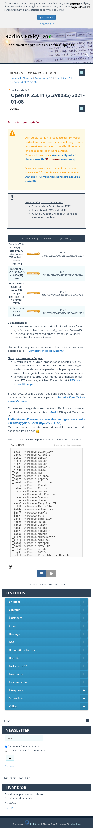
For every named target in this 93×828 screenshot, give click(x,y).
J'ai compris (46, 17)
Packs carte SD (47, 666)
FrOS (47, 642)
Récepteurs (47, 690)
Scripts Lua (47, 698)
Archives (9, 766)
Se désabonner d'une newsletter (27, 750)
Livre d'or (10, 808)
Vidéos (47, 706)
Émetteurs (47, 618)
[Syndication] (9, 90)
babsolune (75, 824)
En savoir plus (46, 23)
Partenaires (47, 674)
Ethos (47, 626)
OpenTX (47, 658)
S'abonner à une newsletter (24, 746)
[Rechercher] (86, 55)
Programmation (47, 682)
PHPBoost (35, 824)
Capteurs (47, 610)
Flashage (47, 634)
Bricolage (47, 602)
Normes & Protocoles (47, 650)
